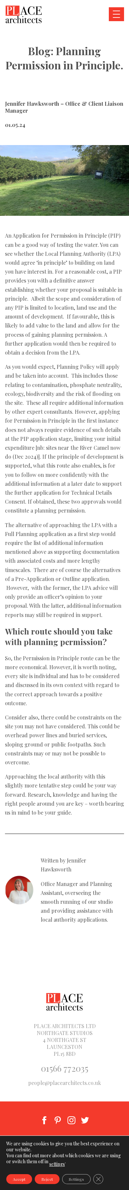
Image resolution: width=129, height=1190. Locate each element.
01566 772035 (64, 1068)
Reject (47, 1179)
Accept (19, 1179)
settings (57, 1164)
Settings (76, 1179)
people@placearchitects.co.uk (64, 1082)
